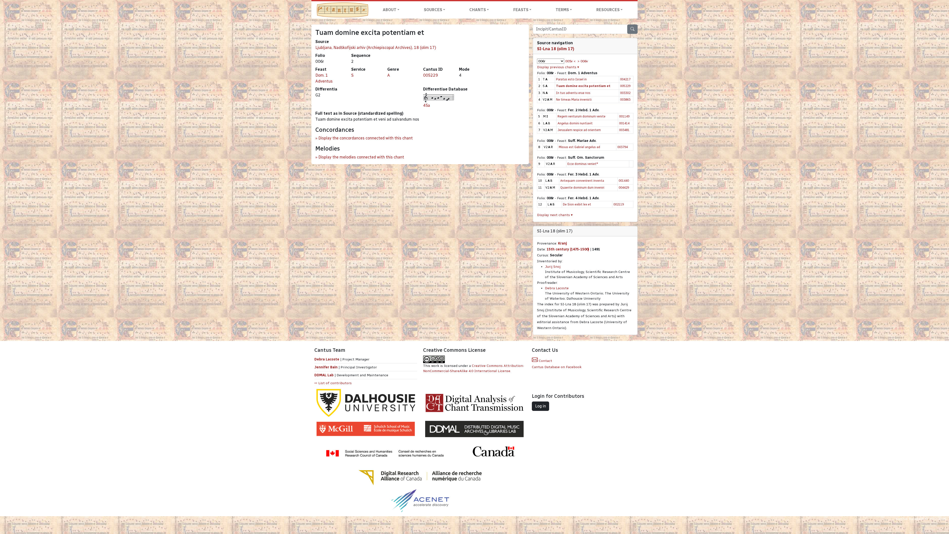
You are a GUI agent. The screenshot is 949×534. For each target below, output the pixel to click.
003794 (622, 147)
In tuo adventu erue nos (573, 93)
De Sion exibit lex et (577, 204)
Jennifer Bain (326, 367)
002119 (618, 204)
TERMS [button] (562, 9)
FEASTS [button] (520, 9)
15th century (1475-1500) (568, 249)
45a (426, 105)
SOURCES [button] (433, 9)
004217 (625, 79)
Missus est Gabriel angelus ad (579, 147)
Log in (540, 406)
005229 (430, 75)
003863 (625, 99)
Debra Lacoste (557, 288)
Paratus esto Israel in (571, 79)
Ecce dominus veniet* (582, 164)
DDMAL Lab (324, 375)
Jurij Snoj (553, 267)
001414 (624, 123)
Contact (545, 361)
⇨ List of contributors (333, 383)
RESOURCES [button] (608, 9)
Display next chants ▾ (555, 215)
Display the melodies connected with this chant (361, 157)
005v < (570, 61)
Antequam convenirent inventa (582, 180)
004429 (624, 187)
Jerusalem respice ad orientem (579, 130)
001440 (624, 180)
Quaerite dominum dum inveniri (582, 187)
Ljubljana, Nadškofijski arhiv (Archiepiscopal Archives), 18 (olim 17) (375, 47)
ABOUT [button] (389, 9)
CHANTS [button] (477, 9)
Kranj (562, 243)
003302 (625, 93)
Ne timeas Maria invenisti (574, 99)
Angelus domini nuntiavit (575, 123)
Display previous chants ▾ (558, 67)
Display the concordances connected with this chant (365, 138)
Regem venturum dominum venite (581, 116)
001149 (624, 116)
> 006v (583, 61)
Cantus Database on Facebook (557, 367)
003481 (624, 130)
